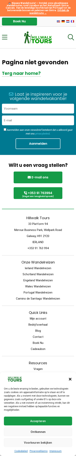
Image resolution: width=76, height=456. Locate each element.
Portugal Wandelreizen (38, 292)
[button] (70, 379)
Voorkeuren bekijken (38, 442)
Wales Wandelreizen (38, 286)
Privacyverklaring (39, 451)
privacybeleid (42, 133)
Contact (38, 337)
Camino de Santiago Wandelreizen (38, 298)
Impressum (55, 451)
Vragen (38, 369)
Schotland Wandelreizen (38, 274)
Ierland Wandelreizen (38, 268)
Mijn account (38, 318)
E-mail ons (39, 177)
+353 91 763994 (38, 194)
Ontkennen (38, 432)
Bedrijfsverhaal (38, 324)
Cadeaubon (38, 349)
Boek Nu (19, 21)
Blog (38, 330)
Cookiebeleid (21, 451)
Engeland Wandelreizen (38, 280)
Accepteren (38, 421)
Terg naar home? (21, 73)
